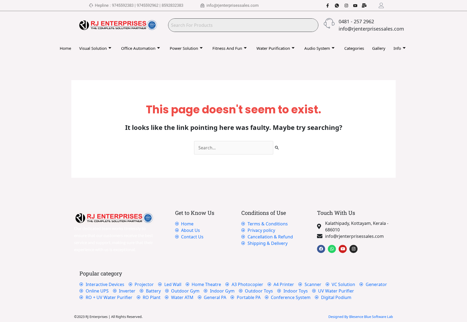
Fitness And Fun (227, 48)
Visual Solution (93, 48)
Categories (354, 48)
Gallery (378, 48)
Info (397, 48)
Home (65, 48)
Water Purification (273, 48)
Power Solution (184, 48)
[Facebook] (326, 5)
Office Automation (138, 48)
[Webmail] (362, 5)
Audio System (317, 48)
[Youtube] (353, 5)
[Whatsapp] (335, 5)
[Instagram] (344, 5)
